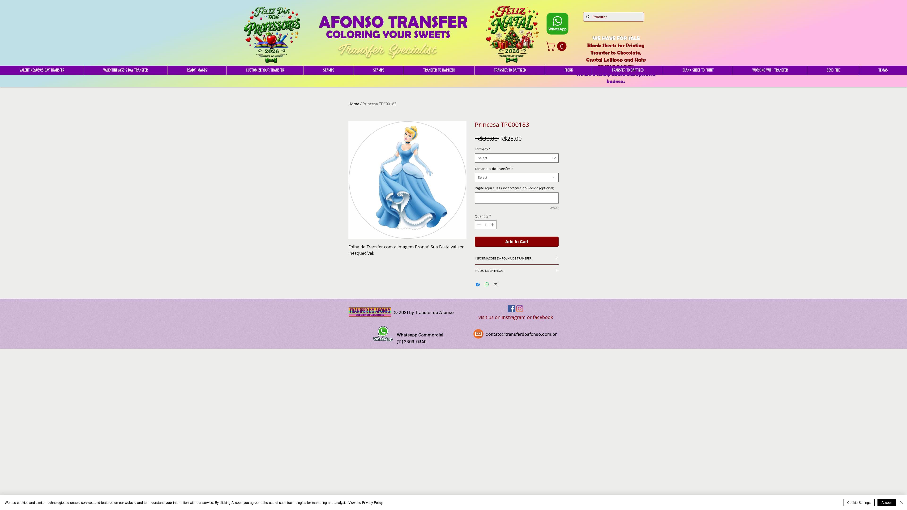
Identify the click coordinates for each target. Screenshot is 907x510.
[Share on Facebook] (478, 284)
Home (353, 103)
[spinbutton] (485, 225)
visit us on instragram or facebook (516, 317)
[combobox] (517, 158)
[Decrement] (478, 225)
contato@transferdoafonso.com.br (521, 334)
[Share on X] (496, 284)
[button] (557, 46)
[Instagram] (519, 308)
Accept (886, 502)
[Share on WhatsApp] (487, 284)
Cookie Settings (859, 502)
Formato (483, 149)
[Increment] (493, 225)
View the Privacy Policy (365, 502)
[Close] (901, 502)
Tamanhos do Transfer (494, 168)
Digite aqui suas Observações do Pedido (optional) (514, 188)
